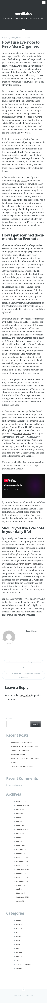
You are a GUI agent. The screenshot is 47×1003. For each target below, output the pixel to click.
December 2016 (22, 877)
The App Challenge (23, 964)
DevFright (19, 924)
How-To (19, 936)
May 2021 (19, 841)
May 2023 (19, 821)
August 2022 (20, 833)
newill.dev (23, 13)
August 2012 (20, 901)
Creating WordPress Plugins (21, 742)
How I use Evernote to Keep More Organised (20, 44)
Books (18, 920)
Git (17, 932)
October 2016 (21, 885)
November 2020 (22, 861)
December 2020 (22, 857)
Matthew (19, 38)
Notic (18, 944)
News (18, 940)
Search (9, 719)
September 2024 (22, 805)
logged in (25, 695)
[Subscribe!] (23, 989)
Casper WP (18, 995)
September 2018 (22, 869)
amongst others (34, 187)
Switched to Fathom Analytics (22, 766)
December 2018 (22, 865)
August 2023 (20, 809)
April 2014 (20, 889)
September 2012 (22, 897)
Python (19, 952)
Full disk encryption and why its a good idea (23, 662)
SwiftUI (19, 960)
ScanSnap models (22, 433)
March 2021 (20, 845)
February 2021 (21, 849)
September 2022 (22, 829)
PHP (17, 948)
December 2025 (22, 801)
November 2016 (22, 881)
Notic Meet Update (18, 754)
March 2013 (20, 893)
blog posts (22, 180)
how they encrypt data (26, 563)
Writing (19, 968)
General (19, 928)
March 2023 (20, 825)
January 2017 (21, 873)
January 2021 (21, 853)
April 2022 (20, 837)
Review (27, 38)
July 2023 (19, 813)
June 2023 (20, 817)
